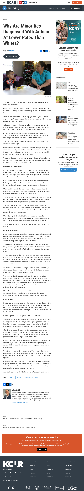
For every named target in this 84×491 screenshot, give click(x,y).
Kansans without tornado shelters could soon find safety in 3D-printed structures (73, 139)
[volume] (9, 8)
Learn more (68, 70)
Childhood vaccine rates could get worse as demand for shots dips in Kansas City (73, 122)
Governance (68, 469)
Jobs (48, 473)
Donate (77, 2)
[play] (4, 8)
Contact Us (50, 469)
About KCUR (33, 462)
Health (5, 20)
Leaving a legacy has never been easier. (68, 49)
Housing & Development (71, 133)
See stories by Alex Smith (21, 402)
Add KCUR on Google (68, 170)
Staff (48, 465)
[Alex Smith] (7, 394)
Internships (50, 476)
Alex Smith (12, 50)
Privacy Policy (68, 476)
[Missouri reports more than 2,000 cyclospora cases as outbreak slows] (61, 85)
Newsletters (33, 476)
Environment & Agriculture (72, 97)
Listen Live (32, 465)
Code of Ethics (68, 465)
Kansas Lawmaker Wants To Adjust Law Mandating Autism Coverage (23, 419)
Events (49, 462)
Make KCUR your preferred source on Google (68, 157)
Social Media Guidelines (71, 462)
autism (19, 377)
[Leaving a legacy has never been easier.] (68, 32)
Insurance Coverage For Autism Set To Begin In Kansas (19, 427)
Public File (67, 473)
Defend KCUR (42, 449)
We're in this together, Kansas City (42, 437)
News (31, 469)
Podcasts (32, 473)
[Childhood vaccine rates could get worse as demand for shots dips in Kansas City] (61, 119)
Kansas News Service (32, 377)
